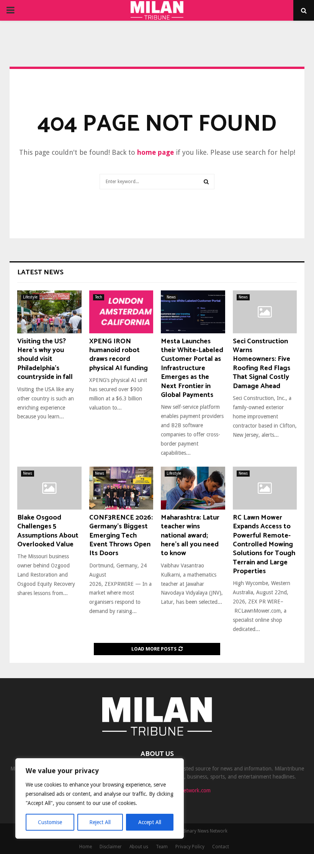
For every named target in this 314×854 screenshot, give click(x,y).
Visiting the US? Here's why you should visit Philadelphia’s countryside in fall (45, 359)
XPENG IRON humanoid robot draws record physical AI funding (118, 355)
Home (85, 846)
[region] (99, 798)
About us (138, 846)
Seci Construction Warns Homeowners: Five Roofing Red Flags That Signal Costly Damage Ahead (261, 364)
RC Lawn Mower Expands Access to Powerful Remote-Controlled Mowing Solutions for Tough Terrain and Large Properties (264, 544)
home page (155, 152)
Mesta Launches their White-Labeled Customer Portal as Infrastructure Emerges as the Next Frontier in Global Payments (192, 368)
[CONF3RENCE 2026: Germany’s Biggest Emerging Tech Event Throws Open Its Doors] (121, 488)
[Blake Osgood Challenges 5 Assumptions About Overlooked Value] (49, 488)
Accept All (149, 822)
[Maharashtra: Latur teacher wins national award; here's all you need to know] (193, 488)
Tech (98, 297)
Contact (220, 846)
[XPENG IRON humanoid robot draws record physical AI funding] (121, 311)
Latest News (40, 272)
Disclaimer (111, 846)
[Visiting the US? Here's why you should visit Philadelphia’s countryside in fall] (49, 311)
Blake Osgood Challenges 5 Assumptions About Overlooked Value (47, 531)
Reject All (100, 822)
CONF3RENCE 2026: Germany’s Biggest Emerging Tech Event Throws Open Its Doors (121, 535)
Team (162, 846)
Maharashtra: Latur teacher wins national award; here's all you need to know (190, 535)
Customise (50, 822)
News (171, 297)
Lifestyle (30, 297)
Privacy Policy (189, 846)
